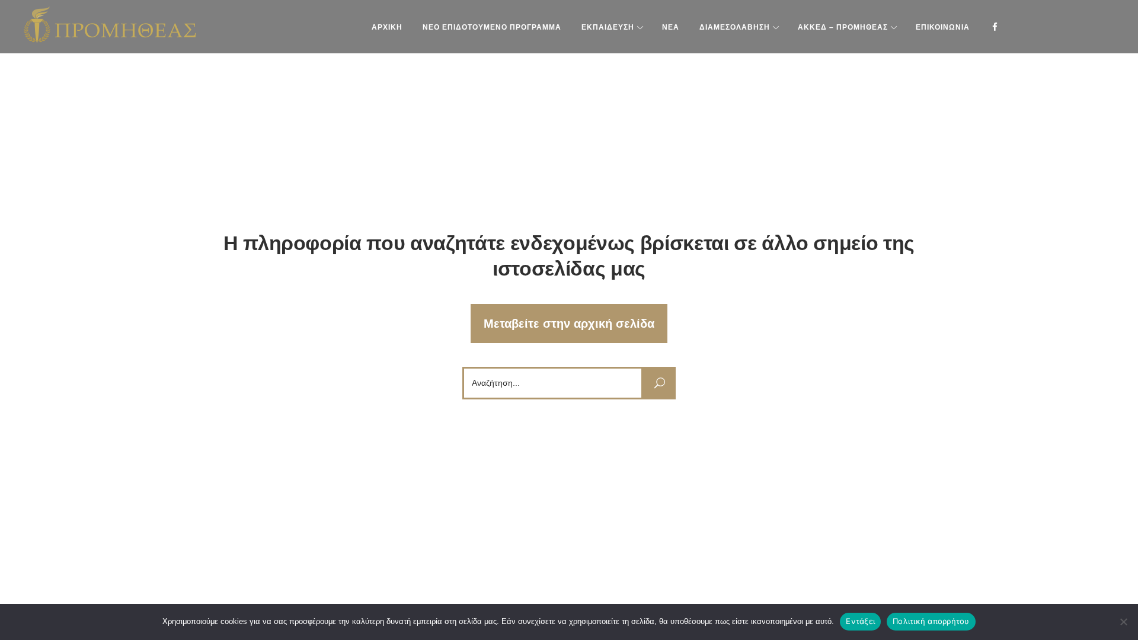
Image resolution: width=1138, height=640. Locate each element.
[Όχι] (1123, 622)
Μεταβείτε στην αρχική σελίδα (569, 323)
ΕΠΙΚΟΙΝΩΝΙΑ (943, 27)
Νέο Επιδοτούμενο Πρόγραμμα (492, 27)
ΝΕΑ (670, 27)
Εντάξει (860, 621)
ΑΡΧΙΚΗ (387, 27)
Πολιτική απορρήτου (931, 621)
